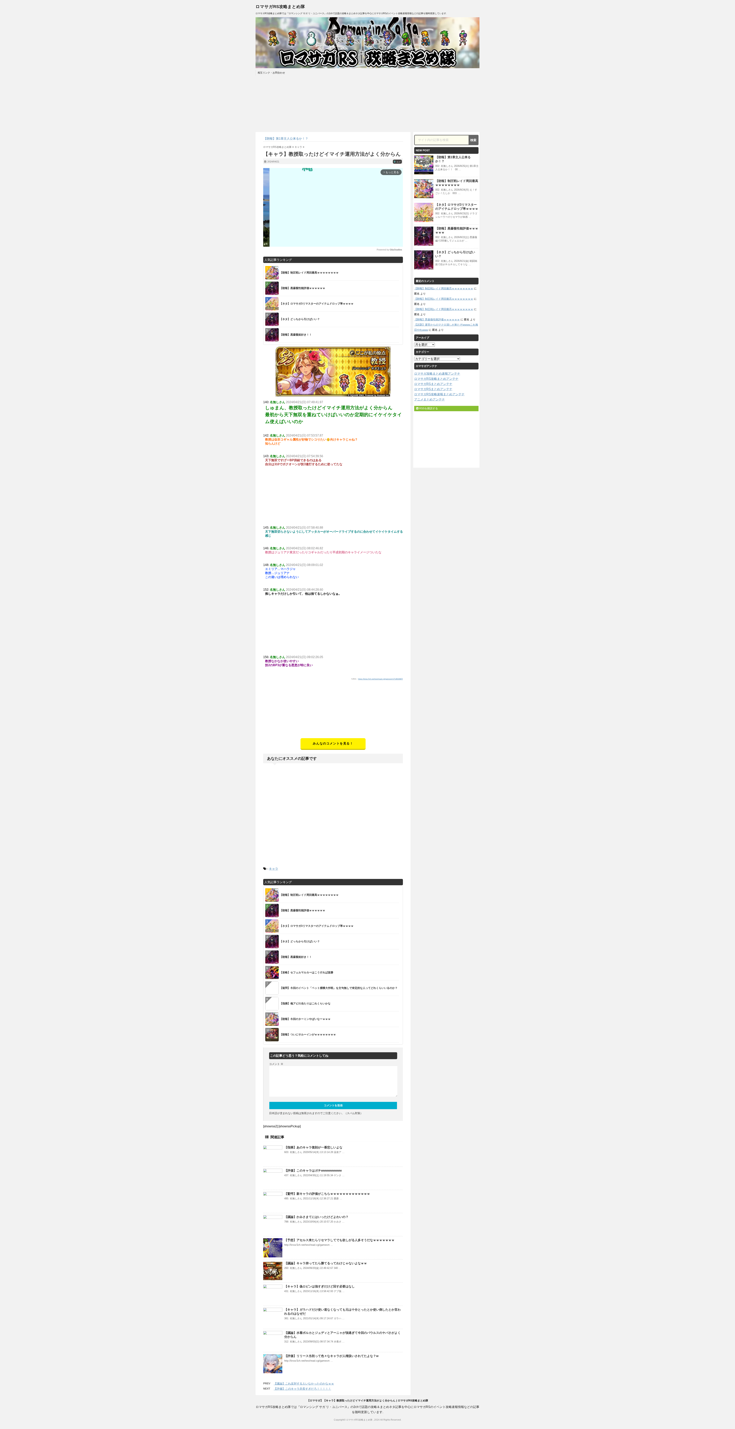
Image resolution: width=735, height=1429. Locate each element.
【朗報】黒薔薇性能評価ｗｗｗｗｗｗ (437, 319)
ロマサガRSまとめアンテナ (433, 384)
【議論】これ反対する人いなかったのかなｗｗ (304, 1383)
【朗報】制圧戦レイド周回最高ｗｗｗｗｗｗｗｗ (443, 288)
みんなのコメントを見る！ (333, 743)
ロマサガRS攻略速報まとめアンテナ (439, 394)
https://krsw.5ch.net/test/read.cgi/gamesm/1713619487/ (380, 679)
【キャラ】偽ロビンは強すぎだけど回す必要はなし (319, 1286)
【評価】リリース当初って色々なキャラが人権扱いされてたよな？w (331, 1356)
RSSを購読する (428, 408)
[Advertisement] (333, 711)
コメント (276, 1063)
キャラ (273, 868)
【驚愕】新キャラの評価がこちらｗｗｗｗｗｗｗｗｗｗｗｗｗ (327, 1193)
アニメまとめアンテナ (429, 399)
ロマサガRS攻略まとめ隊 (280, 6)
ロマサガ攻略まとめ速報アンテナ (437, 373)
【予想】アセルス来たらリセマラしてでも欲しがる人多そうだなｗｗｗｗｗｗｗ (339, 1240)
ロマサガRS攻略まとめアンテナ (436, 378)
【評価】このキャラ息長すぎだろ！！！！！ (302, 1388)
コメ (397, 162)
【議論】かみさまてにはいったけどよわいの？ (316, 1217)
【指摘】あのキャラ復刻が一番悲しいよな (313, 1147)
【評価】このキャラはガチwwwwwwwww (313, 1170)
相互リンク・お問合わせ (271, 72)
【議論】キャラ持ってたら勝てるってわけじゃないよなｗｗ (325, 1263)
